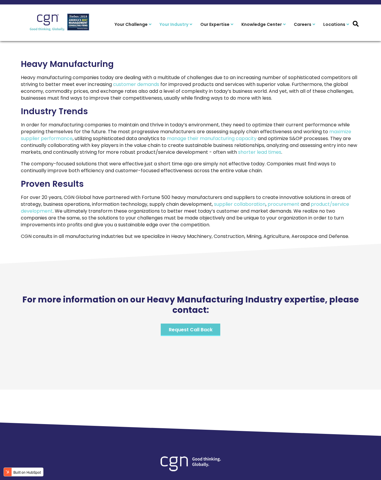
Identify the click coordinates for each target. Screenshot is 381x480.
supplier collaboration (239, 204)
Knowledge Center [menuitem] (261, 24)
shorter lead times (259, 152)
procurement (283, 204)
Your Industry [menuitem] (174, 24)
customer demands (136, 84)
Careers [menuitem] (302, 24)
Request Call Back (191, 329)
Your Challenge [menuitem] (131, 24)
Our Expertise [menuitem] (214, 24)
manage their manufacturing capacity (212, 138)
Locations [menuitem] (334, 24)
